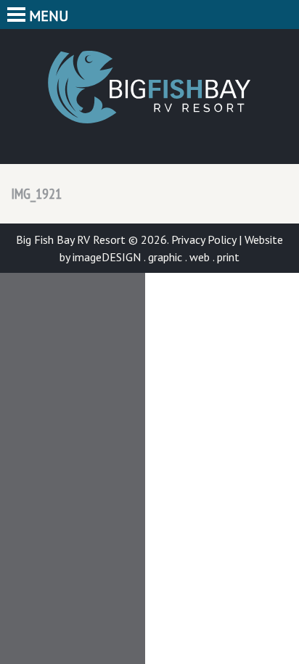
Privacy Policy (203, 239)
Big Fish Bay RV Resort (149, 87)
